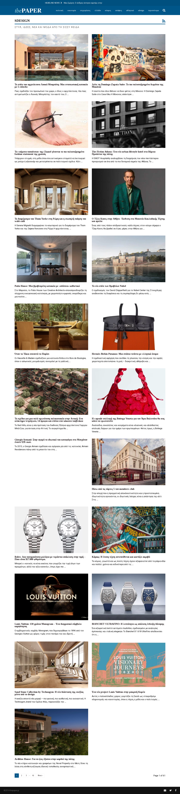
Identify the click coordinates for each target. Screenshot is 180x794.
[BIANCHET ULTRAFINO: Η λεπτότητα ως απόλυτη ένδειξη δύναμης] (128, 597)
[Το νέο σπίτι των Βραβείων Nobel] (128, 259)
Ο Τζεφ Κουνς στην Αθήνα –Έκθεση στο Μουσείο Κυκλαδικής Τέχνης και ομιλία (128, 219)
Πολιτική (59, 10)
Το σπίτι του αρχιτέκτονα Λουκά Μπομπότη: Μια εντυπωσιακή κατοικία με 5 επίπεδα (51, 85)
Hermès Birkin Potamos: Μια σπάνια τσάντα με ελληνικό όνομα (125, 354)
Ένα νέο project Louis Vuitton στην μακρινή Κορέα (118, 692)
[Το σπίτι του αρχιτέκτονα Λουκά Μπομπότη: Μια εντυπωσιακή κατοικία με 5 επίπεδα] (51, 57)
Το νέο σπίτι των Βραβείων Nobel (109, 286)
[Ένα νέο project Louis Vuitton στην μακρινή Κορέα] (128, 665)
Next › (40, 775)
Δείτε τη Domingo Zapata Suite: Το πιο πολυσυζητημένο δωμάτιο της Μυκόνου (127, 85)
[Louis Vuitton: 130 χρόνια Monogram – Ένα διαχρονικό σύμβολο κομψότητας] (51, 597)
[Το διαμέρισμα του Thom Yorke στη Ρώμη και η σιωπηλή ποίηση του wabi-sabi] (51, 191)
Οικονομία (71, 10)
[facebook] (175, 790)
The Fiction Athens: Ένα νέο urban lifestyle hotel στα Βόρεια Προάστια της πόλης (123, 152)
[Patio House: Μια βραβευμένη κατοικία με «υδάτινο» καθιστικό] (51, 259)
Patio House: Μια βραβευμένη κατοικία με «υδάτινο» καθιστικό (47, 286)
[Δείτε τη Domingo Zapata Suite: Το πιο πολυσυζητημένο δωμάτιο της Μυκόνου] (128, 57)
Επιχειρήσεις (85, 10)
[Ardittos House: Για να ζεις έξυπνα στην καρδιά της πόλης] (51, 732)
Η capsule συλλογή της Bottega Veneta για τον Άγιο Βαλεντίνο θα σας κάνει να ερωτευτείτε (128, 419)
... (68, 94)
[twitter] (170, 790)
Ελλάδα (98, 10)
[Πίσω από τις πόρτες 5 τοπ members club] (128, 462)
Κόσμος (108, 10)
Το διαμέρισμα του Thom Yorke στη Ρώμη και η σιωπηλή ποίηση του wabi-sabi (50, 219)
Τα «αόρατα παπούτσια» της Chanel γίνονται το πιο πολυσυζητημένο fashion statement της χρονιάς (49, 152)
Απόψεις (118, 10)
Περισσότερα (153, 10)
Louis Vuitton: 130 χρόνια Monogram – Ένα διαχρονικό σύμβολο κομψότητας (48, 625)
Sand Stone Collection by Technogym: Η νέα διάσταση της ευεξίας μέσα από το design (49, 693)
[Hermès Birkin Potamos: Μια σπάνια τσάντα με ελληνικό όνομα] (128, 327)
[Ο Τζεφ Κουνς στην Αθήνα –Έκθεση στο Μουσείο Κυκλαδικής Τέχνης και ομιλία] (128, 191)
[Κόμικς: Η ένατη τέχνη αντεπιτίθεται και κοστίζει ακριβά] (128, 530)
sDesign (141, 10)
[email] (165, 790)
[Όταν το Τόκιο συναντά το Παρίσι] (51, 327)
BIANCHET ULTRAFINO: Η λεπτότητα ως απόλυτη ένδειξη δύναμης (128, 624)
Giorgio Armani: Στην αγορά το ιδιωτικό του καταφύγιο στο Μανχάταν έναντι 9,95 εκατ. (51, 440)
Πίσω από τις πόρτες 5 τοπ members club (113, 489)
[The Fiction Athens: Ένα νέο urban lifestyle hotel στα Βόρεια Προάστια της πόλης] (128, 124)
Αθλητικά (130, 10)
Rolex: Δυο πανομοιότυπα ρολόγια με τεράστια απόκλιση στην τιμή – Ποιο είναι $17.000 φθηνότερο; (50, 558)
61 (33, 775)
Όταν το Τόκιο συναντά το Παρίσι (32, 354)
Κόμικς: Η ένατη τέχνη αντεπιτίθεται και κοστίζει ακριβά (121, 557)
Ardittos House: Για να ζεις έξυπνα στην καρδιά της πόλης (45, 759)
